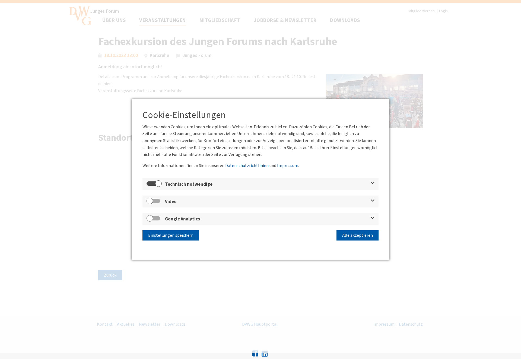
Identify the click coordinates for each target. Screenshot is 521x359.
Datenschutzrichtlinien (247, 166)
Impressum (287, 166)
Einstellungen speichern (170, 235)
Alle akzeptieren (357, 235)
